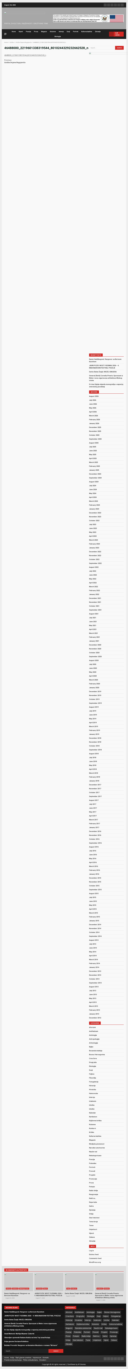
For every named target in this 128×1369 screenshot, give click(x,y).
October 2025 (94, 435)
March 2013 (93, 1006)
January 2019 (94, 734)
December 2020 (95, 645)
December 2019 (95, 691)
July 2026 (92, 400)
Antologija (93, 1035)
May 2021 (92, 625)
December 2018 (95, 738)
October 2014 (94, 932)
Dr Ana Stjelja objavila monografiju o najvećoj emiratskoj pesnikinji (29, 1330)
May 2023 (92, 532)
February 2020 (94, 684)
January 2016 (94, 874)
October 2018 (94, 746)
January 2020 (94, 688)
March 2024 (93, 501)
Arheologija (93, 1043)
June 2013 (93, 994)
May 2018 (92, 765)
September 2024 (95, 478)
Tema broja (93, 1222)
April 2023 (93, 536)
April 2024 (93, 497)
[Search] (106, 34)
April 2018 (93, 769)
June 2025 (93, 451)
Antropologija (94, 1039)
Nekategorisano (95, 1156)
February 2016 (94, 870)
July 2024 (92, 486)
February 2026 (94, 420)
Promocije (93, 1179)
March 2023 (93, 540)
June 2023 (93, 528)
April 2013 (93, 1002)
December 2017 (95, 785)
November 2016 (95, 835)
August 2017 (93, 800)
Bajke (91, 1047)
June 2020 (93, 668)
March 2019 (93, 726)
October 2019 (94, 699)
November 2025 (95, 431)
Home (14, 31)
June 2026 (93, 404)
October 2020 (94, 653)
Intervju (61, 31)
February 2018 (94, 777)
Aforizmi (92, 1027)
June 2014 (93, 948)
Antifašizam (93, 1031)
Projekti (92, 1175)
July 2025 (92, 447)
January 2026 (94, 423)
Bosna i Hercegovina (97, 1055)
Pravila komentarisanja (13, 1360)
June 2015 (93, 901)
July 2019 (92, 711)
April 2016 (93, 862)
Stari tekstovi (94, 1218)
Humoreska (93, 1093)
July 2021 (92, 618)
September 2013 (95, 983)
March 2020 (93, 680)
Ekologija (57, 36)
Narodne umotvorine (97, 1148)
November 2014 (95, 928)
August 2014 (93, 940)
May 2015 (92, 905)
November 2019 (95, 695)
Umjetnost (93, 1229)
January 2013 (94, 1014)
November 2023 (95, 517)
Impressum (37, 1357)
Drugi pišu (93, 1062)
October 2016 (94, 839)
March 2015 (93, 913)
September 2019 (95, 703)
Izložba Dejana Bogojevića (14, 61)
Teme (91, 1225)
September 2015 (95, 890)
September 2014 (95, 936)
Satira (91, 1206)
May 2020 (92, 672)
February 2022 (94, 590)
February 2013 (94, 1010)
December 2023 (95, 513)
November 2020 (95, 649)
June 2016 (93, 855)
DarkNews (71, 1364)
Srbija (91, 1214)
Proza (36, 31)
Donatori (42, 1360)
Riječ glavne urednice (23, 1357)
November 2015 (95, 882)
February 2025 (94, 466)
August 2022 (93, 567)
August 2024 (93, 482)
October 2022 (94, 559)
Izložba (91, 1105)
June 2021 (93, 622)
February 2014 (94, 963)
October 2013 (94, 979)
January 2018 (94, 781)
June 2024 (93, 489)
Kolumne (53, 31)
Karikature (93, 1117)
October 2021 (94, 606)
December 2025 (95, 427)
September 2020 (95, 657)
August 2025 (93, 443)
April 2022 (93, 583)
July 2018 (92, 758)
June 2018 (93, 761)
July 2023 (92, 524)
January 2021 (94, 641)
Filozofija (92, 1078)
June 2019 (93, 715)
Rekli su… (92, 1198)
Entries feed (93, 1254)
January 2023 (94, 548)
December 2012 (95, 1018)
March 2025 (93, 462)
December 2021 (95, 598)
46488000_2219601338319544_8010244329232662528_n (25, 55)
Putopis (92, 1187)
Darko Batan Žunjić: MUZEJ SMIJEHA (103, 372)
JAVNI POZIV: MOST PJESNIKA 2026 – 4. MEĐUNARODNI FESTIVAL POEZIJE (48, 1282)
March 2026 (93, 416)
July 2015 (92, 897)
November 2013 (95, 975)
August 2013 (93, 987)
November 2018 (95, 742)
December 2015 (95, 878)
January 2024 (94, 509)
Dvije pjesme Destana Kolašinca (16, 1341)
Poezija (28, 31)
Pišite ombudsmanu (30, 1360)
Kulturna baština (86, 31)
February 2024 (94, 505)
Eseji (68, 31)
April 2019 (93, 723)
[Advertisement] (88, 18)
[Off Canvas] (5, 34)
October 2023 (94, 521)
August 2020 (93, 660)
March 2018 (93, 773)
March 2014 (93, 960)
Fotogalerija (93, 1082)
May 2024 (92, 493)
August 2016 (93, 847)
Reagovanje (93, 1194)
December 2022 (95, 552)
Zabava (92, 1237)
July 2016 (92, 851)
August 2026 (93, 396)
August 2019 (93, 707)
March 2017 (93, 820)
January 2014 (94, 967)
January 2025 (94, 470)
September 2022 (95, 563)
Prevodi (92, 1171)
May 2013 (92, 998)
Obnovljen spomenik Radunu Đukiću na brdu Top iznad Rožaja (27, 1338)
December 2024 (95, 474)
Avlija (12, 1357)
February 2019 (94, 730)
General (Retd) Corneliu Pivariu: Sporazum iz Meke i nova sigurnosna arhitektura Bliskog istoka (106, 378)
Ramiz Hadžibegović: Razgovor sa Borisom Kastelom (18, 1282)
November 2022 (95, 556)
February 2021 (94, 637)
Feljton (91, 1074)
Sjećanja (92, 1210)
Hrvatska (92, 1089)
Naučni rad (93, 1152)
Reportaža (93, 1202)
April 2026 (93, 412)
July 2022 (92, 571)
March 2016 (93, 866)
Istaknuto (92, 1101)
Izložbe (91, 1109)
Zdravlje (98, 31)
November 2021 (95, 602)
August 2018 (93, 754)
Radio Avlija (93, 1191)
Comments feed (95, 1258)
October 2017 (94, 792)
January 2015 (94, 921)
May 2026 (92, 408)
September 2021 (95, 610)
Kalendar (92, 1113)
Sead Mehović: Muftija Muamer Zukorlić (19, 1334)
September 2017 (95, 796)
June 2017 (93, 808)
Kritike (91, 1132)
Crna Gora (93, 1058)
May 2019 (92, 719)
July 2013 (92, 991)
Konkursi (92, 1128)
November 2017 (95, 789)
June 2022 (93, 575)
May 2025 (92, 455)
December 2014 (95, 925)
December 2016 (95, 831)
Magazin (44, 31)
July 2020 (92, 664)
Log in (91, 1251)
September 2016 (95, 843)
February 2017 (94, 824)
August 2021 (93, 614)
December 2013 (95, 971)
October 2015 (94, 886)
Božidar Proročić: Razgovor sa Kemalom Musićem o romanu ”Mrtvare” (31, 1345)
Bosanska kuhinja (95, 1051)
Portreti (75, 31)
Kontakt (46, 1357)
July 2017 (92, 804)
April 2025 (93, 458)
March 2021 (93, 633)
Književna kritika (95, 1121)
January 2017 (94, 827)
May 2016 (92, 859)
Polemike (92, 1163)
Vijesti (21, 31)
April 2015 (93, 909)
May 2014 (92, 952)
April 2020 (93, 676)
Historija (92, 1086)
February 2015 (94, 917)
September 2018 (95, 750)
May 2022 (92, 579)
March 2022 (93, 587)
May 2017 (92, 812)
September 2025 (95, 439)
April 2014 (93, 956)
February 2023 (94, 544)
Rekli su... (96, 1336)
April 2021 (93, 629)
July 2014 (92, 944)
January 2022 (94, 594)
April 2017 (93, 816)
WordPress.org (95, 1262)
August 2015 (93, 893)
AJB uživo (117, 34)
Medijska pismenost (96, 1144)
